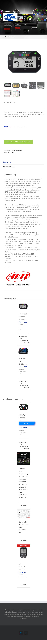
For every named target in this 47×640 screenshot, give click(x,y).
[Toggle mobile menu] (42, 14)
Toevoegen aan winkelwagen (18, 142)
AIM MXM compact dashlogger (23, 316)
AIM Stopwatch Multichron (23, 566)
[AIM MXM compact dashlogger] (23, 306)
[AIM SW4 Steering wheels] (23, 407)
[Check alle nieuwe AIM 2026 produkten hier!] (23, 514)
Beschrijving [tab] (7, 162)
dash (12, 152)
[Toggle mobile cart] (34, 14)
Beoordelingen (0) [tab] (8, 166)
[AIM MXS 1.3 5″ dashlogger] (23, 351)
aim (9, 152)
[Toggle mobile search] (38, 14)
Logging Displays (16, 150)
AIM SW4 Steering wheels (22, 417)
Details (26, 342)
